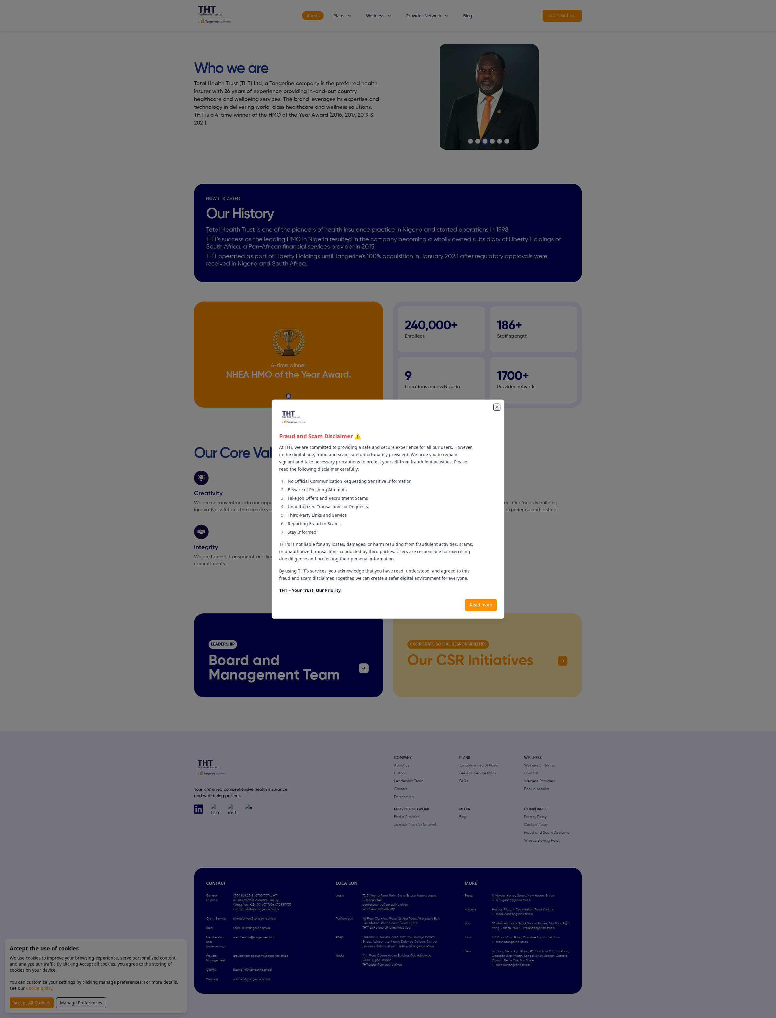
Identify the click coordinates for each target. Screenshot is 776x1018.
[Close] (496, 407)
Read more (481, 605)
